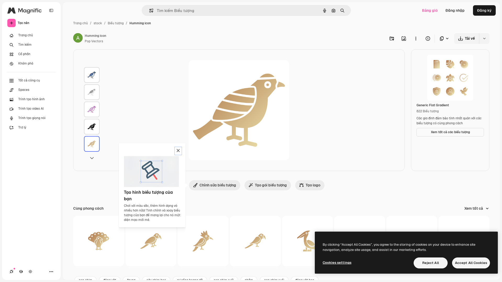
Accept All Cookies (471, 263)
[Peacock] (98, 241)
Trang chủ (80, 23)
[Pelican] (307, 241)
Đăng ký (484, 10)
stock (98, 23)
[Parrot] (151, 241)
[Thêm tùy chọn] (415, 38)
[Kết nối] (11, 271)
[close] (178, 151)
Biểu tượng (116, 23)
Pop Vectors (94, 41)
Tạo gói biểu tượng (271, 185)
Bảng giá (430, 10)
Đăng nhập (455, 10)
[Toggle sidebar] (51, 10)
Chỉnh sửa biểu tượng (217, 185)
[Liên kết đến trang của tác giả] (78, 38)
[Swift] (255, 241)
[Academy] (21, 271)
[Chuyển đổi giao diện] (30, 271)
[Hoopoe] (203, 241)
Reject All (430, 263)
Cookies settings (337, 262)
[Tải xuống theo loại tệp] (444, 38)
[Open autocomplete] (149, 11)
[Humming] (92, 75)
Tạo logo (313, 185)
